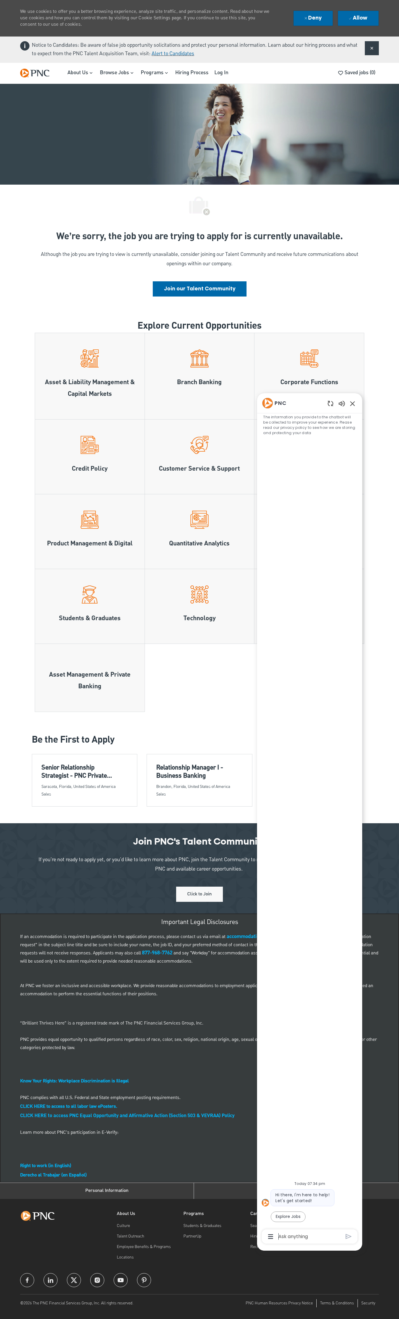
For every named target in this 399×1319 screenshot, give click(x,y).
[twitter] (74, 1280)
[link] (200, 289)
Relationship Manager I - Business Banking (189, 772)
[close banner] (372, 48)
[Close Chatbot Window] (352, 403)
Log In (221, 73)
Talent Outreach (130, 1236)
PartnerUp (192, 1236)
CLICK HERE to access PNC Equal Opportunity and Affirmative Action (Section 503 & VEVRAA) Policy (127, 1116)
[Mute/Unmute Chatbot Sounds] (341, 403)
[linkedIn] (51, 1280)
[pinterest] (144, 1280)
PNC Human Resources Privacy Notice (279, 1303)
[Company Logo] (37, 73)
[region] (309, 819)
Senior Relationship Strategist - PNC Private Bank (74, 772)
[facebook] (27, 1280)
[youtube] (121, 1280)
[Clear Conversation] (330, 403)
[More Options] (270, 1236)
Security (368, 1303)
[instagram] (97, 1280)
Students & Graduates (202, 1226)
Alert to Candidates (173, 53)
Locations (125, 1257)
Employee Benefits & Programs (144, 1247)
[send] (348, 1236)
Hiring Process (192, 73)
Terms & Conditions (337, 1303)
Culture (123, 1226)
